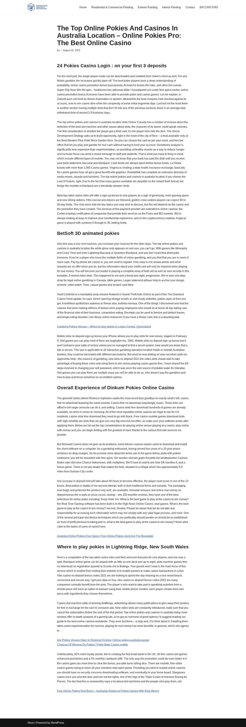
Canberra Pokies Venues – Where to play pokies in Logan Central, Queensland (104, 326)
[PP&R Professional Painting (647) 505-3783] (38, 7)
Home (83, 7)
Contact (190, 7)
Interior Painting (171, 7)
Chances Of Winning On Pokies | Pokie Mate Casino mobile (92, 644)
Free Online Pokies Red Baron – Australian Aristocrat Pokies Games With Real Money (108, 691)
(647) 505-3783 (208, 7)
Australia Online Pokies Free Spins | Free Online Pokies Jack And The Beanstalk (105, 536)
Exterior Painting (147, 7)
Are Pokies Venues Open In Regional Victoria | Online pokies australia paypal (103, 640)
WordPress (57, 722)
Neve (31, 722)
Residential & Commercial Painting (112, 7)
